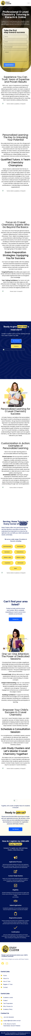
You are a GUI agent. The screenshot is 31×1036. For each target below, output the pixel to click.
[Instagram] (7, 963)
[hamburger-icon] (28, 3)
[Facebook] (3, 963)
